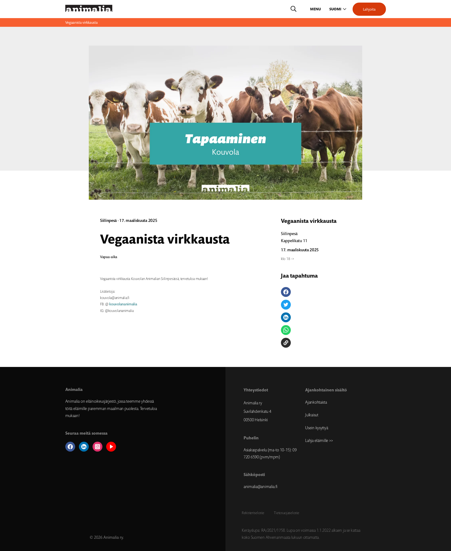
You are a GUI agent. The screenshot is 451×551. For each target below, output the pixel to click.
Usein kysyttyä (316, 427)
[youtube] (111, 447)
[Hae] (293, 9)
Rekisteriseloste (253, 512)
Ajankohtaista (316, 402)
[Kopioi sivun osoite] (286, 343)
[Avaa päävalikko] (316, 9)
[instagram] (97, 447)
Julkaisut (311, 414)
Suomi (335, 9)
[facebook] (70, 447)
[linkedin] (84, 447)
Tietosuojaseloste (286, 512)
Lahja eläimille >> (319, 440)
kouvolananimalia (123, 304)
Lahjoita (369, 9)
